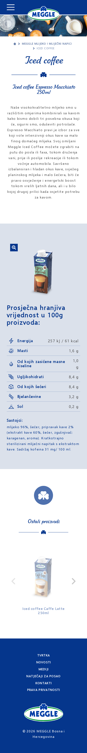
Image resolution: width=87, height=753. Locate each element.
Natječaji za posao (43, 676)
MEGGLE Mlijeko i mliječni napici (47, 43)
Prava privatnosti (43, 690)
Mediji (44, 669)
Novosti (43, 662)
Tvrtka (43, 655)
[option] (43, 581)
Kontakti (43, 683)
